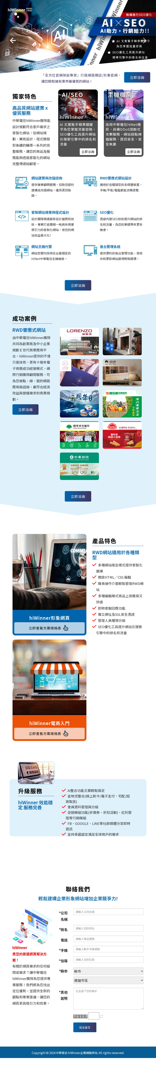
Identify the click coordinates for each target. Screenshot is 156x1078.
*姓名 (63, 925)
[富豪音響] (122, 337)
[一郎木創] (122, 368)
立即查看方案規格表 (45, 623)
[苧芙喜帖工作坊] (79, 368)
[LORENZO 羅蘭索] (79, 337)
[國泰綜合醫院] (79, 431)
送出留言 (85, 1023)
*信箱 (63, 956)
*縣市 (63, 966)
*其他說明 (63, 991)
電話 (64, 935)
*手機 (63, 946)
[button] (11, 37)
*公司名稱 (63, 911)
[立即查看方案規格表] (49, 568)
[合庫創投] (79, 462)
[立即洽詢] (123, 101)
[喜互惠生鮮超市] (122, 400)
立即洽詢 (137, 73)
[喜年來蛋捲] (122, 431)
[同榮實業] (79, 400)
